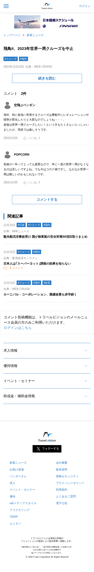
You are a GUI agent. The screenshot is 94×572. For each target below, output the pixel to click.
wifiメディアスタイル (23, 503)
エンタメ (15, 523)
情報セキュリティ (67, 476)
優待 (12, 496)
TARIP (14, 516)
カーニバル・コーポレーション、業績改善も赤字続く (40, 294)
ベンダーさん (18, 476)
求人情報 (10, 350)
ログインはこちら (18, 328)
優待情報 (10, 366)
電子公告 (61, 503)
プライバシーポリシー (70, 483)
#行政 (21, 224)
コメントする (47, 199)
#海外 (23, 58)
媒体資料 (61, 469)
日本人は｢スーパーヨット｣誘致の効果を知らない (37, 263)
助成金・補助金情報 (19, 396)
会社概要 (61, 462)
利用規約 (61, 489)
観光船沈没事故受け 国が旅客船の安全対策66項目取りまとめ (45, 236)
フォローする (50, 448)
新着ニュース (35, 35)
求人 (12, 483)
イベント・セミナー (19, 381)
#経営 (47, 282)
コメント (16, 268)
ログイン (85, 6)
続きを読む (47, 78)
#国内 (47, 224)
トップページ (12, 35)
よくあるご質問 (66, 496)
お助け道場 (17, 469)
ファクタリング (20, 510)
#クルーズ (11, 58)
